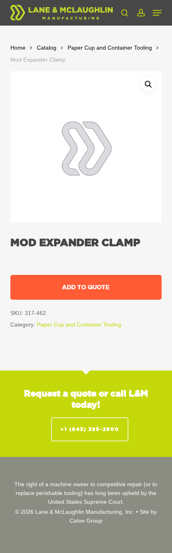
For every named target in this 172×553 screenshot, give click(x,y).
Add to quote (86, 287)
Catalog (46, 48)
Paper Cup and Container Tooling (110, 48)
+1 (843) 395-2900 (89, 429)
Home (18, 48)
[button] (157, 13)
